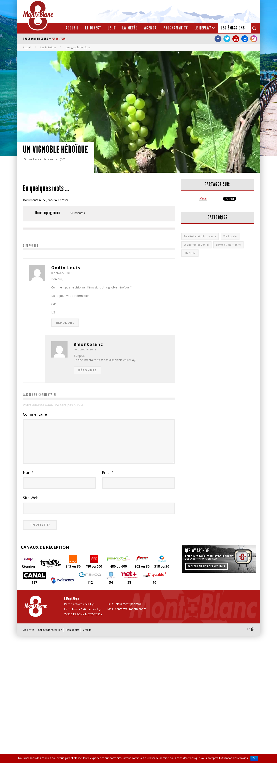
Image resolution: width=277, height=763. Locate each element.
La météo (130, 28)
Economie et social (196, 244)
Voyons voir (58, 38)
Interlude (190, 253)
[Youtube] (235, 38)
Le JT (112, 28)
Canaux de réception (50, 630)
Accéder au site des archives (206, 566)
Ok (254, 758)
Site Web (31, 497)
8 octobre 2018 (61, 273)
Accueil (72, 28)
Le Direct (93, 28)
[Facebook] (218, 38)
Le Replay (202, 28)
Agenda (150, 28)
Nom (28, 472)
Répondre (65, 323)
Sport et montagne (228, 244)
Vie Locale (230, 236)
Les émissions (233, 28)
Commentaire (35, 414)
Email (108, 472)
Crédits (87, 630)
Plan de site (72, 630)
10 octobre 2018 (85, 349)
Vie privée (28, 630)
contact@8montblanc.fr (130, 609)
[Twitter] (226, 38)
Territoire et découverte (42, 159)
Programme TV (175, 28)
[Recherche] (254, 28)
